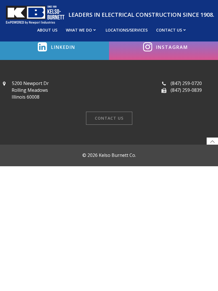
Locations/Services (127, 30)
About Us (47, 30)
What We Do (79, 30)
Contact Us (169, 30)
